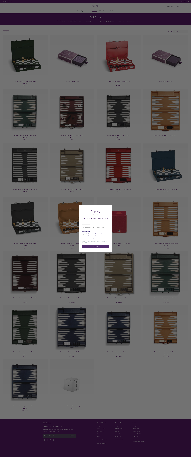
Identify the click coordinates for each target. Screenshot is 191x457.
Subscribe (95, 246)
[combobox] (85, 223)
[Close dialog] (110, 207)
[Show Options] (89, 223)
